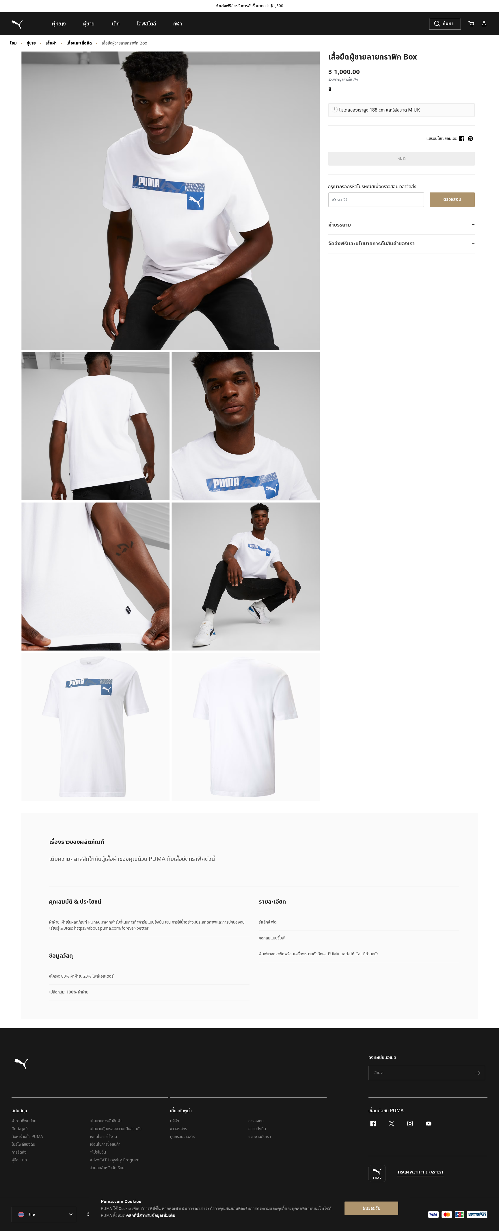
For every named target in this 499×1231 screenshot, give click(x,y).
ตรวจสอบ (452, 199)
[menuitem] (59, 23)
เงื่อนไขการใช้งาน (103, 1137)
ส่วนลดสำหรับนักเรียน (107, 1168)
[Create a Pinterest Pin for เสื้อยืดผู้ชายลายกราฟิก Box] (470, 138)
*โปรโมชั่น (98, 1152)
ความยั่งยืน (257, 1129)
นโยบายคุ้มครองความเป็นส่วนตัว (115, 1129)
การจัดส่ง (19, 1152)
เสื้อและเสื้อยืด (79, 43)
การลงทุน (256, 1121)
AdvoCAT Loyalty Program (114, 1160)
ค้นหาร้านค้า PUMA (27, 1137)
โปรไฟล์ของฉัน (23, 1144)
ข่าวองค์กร (178, 1129)
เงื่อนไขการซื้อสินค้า (105, 1144)
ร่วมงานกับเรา (259, 1137)
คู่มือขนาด (19, 1160)
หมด (401, 158)
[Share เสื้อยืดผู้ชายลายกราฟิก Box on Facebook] (461, 138)
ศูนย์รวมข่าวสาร (182, 1137)
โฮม (13, 43)
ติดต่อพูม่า (20, 1129)
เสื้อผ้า (51, 43)
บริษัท (174, 1121)
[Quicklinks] (484, 23)
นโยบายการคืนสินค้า (106, 1121)
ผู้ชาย (31, 43)
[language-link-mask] (44, 1214)
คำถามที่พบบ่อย (24, 1121)
